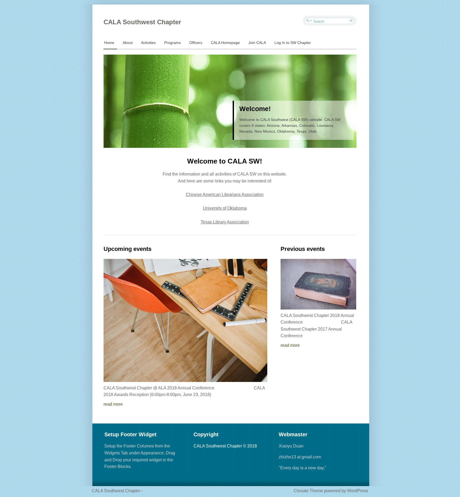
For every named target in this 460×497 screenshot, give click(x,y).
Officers (195, 42)
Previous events (303, 249)
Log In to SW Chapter (292, 42)
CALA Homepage (225, 42)
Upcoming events (127, 249)
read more (113, 404)
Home (109, 42)
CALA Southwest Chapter (142, 22)
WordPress (357, 490)
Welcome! (255, 108)
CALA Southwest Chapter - (117, 490)
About (128, 42)
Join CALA (257, 42)
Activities (148, 42)
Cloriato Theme (308, 490)
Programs (172, 42)
